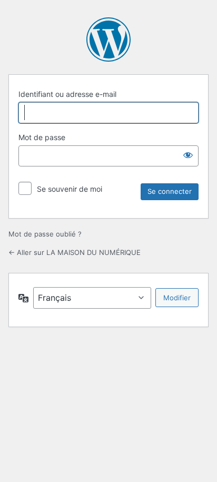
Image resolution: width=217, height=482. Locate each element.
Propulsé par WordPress (108, 39)
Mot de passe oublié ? (45, 234)
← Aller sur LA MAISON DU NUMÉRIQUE (74, 252)
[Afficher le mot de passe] (188, 154)
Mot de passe (41, 137)
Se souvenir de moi (69, 188)
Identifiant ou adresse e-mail (67, 94)
